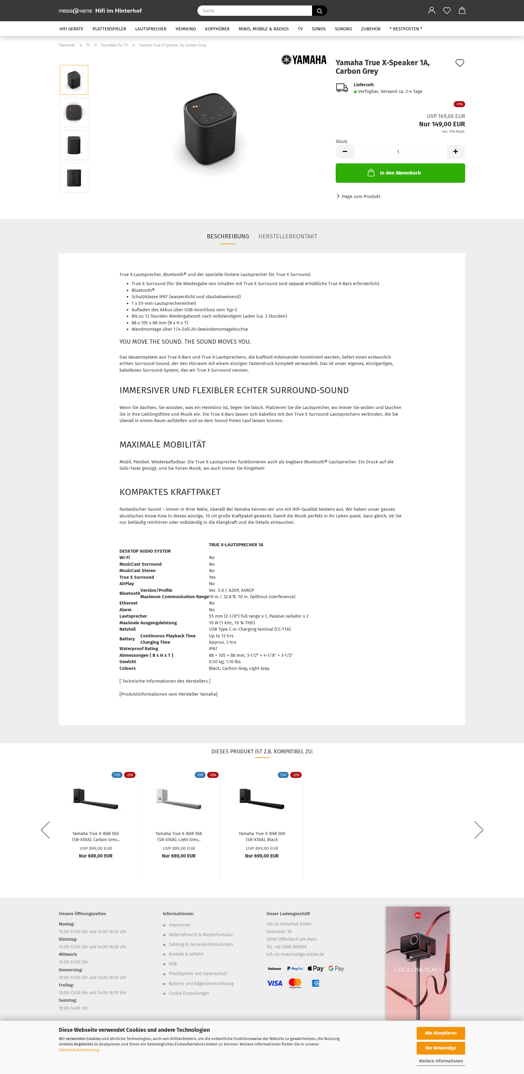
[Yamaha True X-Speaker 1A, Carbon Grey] (210, 128)
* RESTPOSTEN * (406, 29)
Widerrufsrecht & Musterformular (201, 934)
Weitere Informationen (441, 1061)
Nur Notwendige (440, 1048)
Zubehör (371, 29)
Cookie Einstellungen (189, 993)
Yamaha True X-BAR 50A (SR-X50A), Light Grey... (179, 836)
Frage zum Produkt (361, 196)
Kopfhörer (217, 29)
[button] (431, 10)
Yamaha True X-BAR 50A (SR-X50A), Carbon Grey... (95, 836)
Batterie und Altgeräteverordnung (201, 983)
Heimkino (186, 29)
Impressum (179, 925)
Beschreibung (228, 236)
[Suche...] (319, 10)
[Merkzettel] (447, 10)
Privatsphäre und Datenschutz (198, 973)
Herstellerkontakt (287, 236)
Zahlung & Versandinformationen (201, 944)
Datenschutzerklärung (79, 1050)
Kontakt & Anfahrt (186, 954)
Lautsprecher (150, 29)
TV (300, 29)
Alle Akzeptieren (441, 1033)
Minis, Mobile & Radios (264, 29)
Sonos (319, 29)
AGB (172, 964)
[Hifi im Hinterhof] (102, 10)
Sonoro (343, 29)
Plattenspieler (109, 29)
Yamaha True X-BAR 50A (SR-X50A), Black (262, 836)
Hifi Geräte (71, 29)
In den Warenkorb (400, 173)
